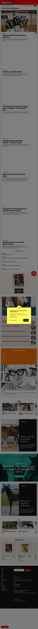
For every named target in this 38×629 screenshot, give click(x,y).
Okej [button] (26, 320)
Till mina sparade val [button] (13, 320)
